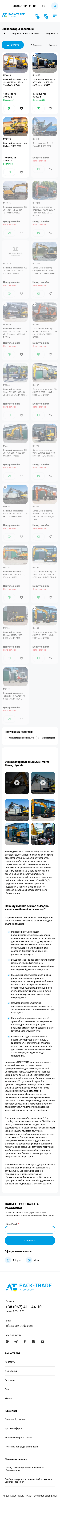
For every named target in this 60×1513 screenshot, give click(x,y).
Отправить (30, 1240)
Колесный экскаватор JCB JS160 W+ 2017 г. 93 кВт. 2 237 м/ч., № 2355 (44, 635)
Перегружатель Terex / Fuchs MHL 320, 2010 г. (42, 144)
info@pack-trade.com (19, 1325)
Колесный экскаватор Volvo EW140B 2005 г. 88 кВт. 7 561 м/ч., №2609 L (43, 453)
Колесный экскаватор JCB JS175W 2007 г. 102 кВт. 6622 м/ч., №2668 (15, 453)
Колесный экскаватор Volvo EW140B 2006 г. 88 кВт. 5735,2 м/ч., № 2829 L (15, 392)
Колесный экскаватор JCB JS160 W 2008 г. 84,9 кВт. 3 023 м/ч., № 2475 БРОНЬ (44, 574)
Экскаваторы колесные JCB (21, 738)
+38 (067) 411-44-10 (23, 6)
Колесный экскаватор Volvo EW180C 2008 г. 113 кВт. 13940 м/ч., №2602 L (15, 514)
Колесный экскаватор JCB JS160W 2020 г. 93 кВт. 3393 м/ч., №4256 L (15, 271)
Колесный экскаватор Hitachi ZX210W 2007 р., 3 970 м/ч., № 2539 (14, 574)
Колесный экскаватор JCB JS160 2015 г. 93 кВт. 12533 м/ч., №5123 (15, 210)
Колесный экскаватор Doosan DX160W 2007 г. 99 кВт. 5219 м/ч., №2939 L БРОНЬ (44, 332)
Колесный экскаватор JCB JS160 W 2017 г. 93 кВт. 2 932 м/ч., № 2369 (44, 392)
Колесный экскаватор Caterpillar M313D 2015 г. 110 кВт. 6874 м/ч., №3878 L (44, 272)
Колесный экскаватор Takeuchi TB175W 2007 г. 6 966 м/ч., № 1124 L (14, 696)
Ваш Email (11, 1224)
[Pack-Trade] (4, 33)
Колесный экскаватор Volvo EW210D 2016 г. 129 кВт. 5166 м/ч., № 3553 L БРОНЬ (15, 332)
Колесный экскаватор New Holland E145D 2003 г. (15, 144)
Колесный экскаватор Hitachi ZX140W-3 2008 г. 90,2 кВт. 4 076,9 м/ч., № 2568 (43, 515)
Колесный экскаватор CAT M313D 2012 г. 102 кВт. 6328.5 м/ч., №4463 (44, 82)
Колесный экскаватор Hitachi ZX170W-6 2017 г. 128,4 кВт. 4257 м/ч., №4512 (43, 211)
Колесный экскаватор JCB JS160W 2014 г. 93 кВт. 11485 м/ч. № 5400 (15, 82)
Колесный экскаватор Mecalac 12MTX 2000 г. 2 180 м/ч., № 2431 (13, 635)
